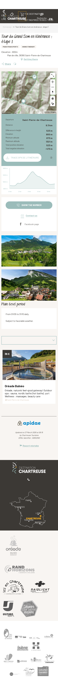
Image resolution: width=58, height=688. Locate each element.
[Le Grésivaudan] (22, 661)
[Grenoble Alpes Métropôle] (49, 658)
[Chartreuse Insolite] (29, 609)
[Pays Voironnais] (36, 660)
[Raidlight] (40, 587)
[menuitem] (36, 26)
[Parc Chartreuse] (8, 634)
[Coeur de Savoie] (29, 672)
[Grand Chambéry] (43, 671)
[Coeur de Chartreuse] (8, 658)
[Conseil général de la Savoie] (36, 646)
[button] (42, 16)
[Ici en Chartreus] (13, 587)
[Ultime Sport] (8, 609)
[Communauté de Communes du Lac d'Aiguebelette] (15, 674)
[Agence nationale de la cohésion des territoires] (35, 638)
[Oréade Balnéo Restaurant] (13, 545)
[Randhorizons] (19, 569)
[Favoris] (32, 19)
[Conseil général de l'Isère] (23, 648)
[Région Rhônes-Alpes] (49, 636)
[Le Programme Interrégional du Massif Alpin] (21, 637)
